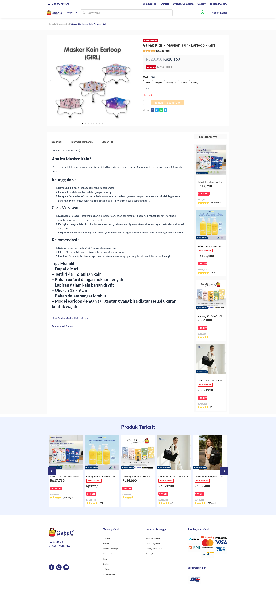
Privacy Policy (151, 554)
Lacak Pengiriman (153, 543)
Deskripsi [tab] (56, 141)
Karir (105, 559)
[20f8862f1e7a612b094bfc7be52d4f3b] (92, 81)
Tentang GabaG (218, 3)
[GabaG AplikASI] (49, 3)
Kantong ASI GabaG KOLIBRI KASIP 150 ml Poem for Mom (115, 476)
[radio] (148, 82)
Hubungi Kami (109, 554)
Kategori (69, 12)
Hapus (146, 88)
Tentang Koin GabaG (154, 548)
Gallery (201, 3)
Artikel (106, 543)
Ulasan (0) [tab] (107, 141)
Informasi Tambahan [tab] (82, 141)
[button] (50, 81)
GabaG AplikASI (61, 3)
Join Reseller (150, 3)
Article (165, 3)
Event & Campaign (183, 3)
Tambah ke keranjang (168, 102)
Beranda (52, 24)
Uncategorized (63, 24)
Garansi (106, 538)
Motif (145, 77)
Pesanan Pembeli (153, 538)
